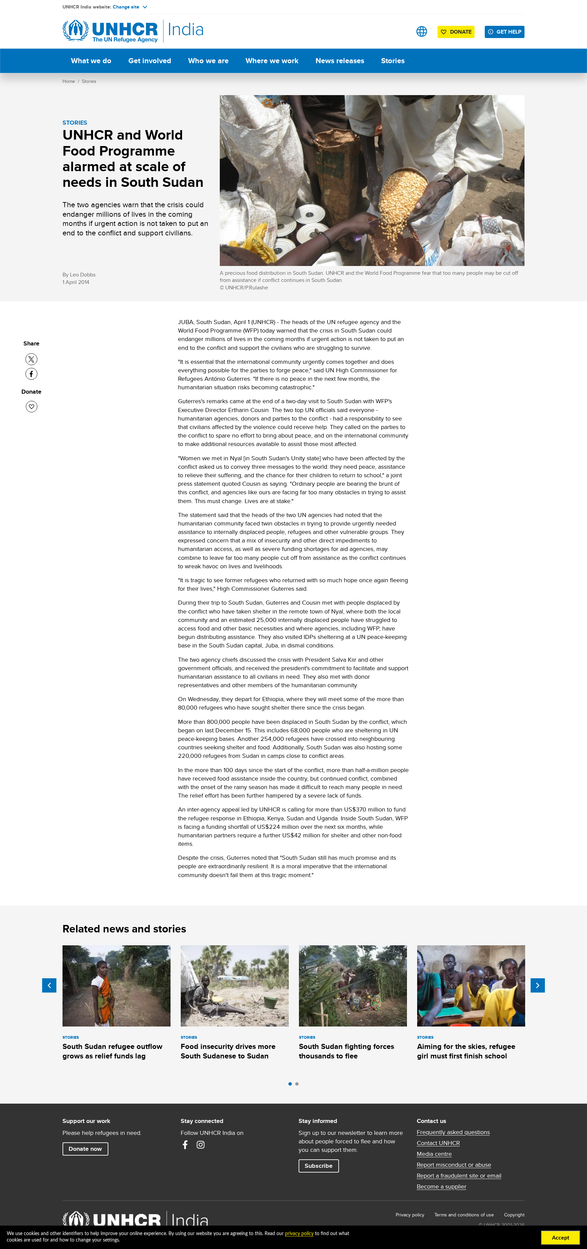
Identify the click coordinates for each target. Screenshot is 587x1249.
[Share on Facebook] (31, 374)
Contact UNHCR (438, 1143)
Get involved (149, 60)
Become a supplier (441, 1186)
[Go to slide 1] (291, 1085)
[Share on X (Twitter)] (31, 359)
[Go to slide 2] (298, 1085)
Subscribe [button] (319, 1165)
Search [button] (400, 31)
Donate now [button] (85, 1148)
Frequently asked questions (453, 1132)
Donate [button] (461, 32)
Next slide (538, 985)
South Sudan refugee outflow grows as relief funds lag (112, 1051)
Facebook (185, 1144)
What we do (91, 60)
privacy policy (299, 1233)
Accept (560, 1238)
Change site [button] (126, 6)
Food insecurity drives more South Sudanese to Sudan (228, 1051)
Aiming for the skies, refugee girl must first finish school (466, 1051)
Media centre (434, 1154)
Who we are (208, 60)
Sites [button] (421, 31)
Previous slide (49, 985)
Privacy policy (410, 1214)
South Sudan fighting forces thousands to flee (346, 1051)
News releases (340, 60)
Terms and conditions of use (464, 1214)
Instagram (200, 1144)
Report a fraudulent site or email (459, 1175)
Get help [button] (509, 32)
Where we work (272, 60)
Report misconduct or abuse (454, 1164)
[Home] (110, 31)
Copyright (514, 1214)
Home (69, 81)
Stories (393, 60)
